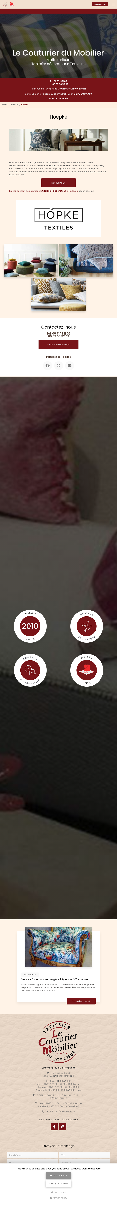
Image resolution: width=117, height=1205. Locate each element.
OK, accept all (59, 1175)
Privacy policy (59, 1198)
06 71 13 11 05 (60, 81)
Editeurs (14, 104)
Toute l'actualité (81, 1001)
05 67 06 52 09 (60, 84)
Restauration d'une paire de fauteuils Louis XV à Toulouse (53, 981)
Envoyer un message (58, 344)
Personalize (60, 1192)
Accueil (5, 104)
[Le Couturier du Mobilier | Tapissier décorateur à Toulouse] (8, 4)
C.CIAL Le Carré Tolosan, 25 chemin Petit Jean (58, 93)
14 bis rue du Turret (58, 88)
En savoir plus (58, 182)
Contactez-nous (58, 98)
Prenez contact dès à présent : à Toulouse (43, 190)
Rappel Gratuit (100, 4)
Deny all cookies (59, 1183)
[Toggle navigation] (113, 4)
